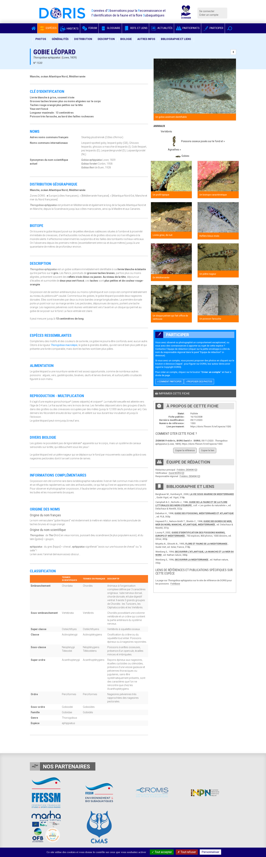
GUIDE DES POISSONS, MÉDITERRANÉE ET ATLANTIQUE (204, 513)
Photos (40, 39)
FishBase (175, 583)
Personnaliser (210, 852)
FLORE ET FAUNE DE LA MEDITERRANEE (206, 543)
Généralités (60, 39)
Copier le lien (207, 450)
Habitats (72, 28)
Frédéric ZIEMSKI (185, 469)
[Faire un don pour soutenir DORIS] (186, 13)
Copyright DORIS (172, 367)
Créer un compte (208, 14)
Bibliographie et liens (176, 39)
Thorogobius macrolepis (64, 345)
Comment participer (169, 381)
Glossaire (113, 28)
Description (106, 39)
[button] (229, 28)
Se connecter (206, 11)
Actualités (164, 28)
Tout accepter (163, 852)
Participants (191, 28)
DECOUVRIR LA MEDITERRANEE (191, 559)
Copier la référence (185, 450)
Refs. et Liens (138, 28)
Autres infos (146, 39)
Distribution (83, 39)
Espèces (51, 28)
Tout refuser (188, 852)
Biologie (126, 39)
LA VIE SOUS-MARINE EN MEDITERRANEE (212, 494)
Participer (216, 28)
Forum (92, 28)
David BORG (175, 473)
